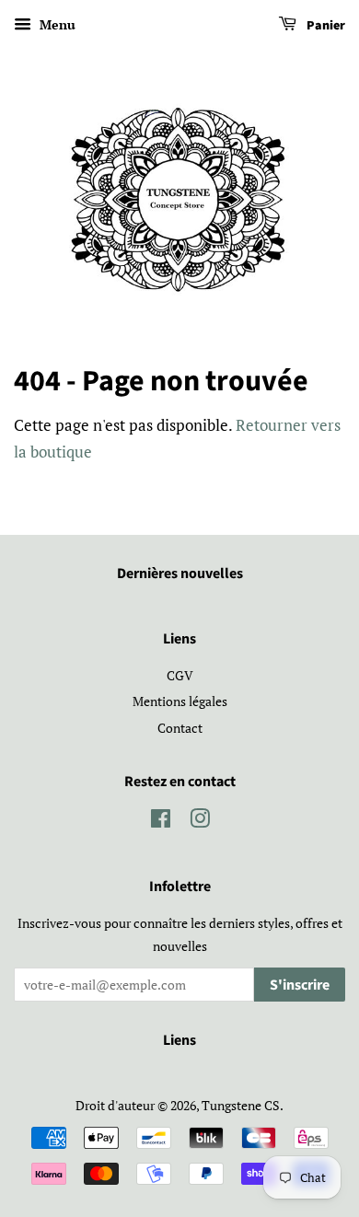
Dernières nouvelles (180, 573)
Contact (180, 727)
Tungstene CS (241, 1105)
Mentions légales (180, 701)
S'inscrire (300, 985)
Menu (55, 24)
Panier (324, 26)
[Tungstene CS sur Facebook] (160, 821)
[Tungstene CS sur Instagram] (200, 821)
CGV (180, 675)
